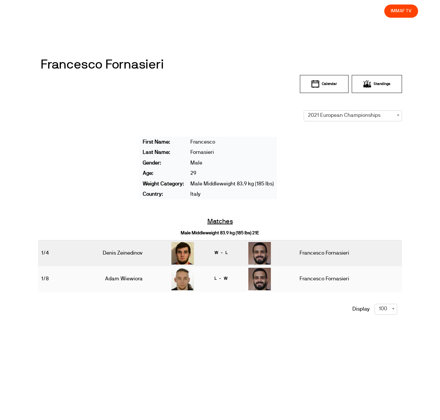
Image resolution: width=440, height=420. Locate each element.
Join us (295, 10)
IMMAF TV (401, 10)
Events (213, 10)
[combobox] (353, 115)
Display (361, 309)
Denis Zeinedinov (123, 253)
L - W (221, 278)
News (190, 10)
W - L (221, 253)
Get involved (265, 10)
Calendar (329, 84)
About (236, 10)
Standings (382, 84)
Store (373, 10)
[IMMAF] (51, 12)
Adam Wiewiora (124, 278)
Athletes (322, 10)
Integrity (349, 10)
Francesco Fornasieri (102, 64)
